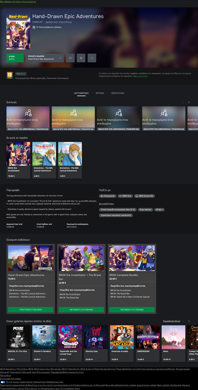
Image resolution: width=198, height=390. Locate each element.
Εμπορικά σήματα (180, 385)
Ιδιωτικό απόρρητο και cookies (120, 385)
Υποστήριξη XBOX (76, 368)
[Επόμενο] (189, 102)
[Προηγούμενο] (183, 102)
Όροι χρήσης (163, 385)
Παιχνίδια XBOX (25, 368)
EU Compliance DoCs (70, 388)
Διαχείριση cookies (146, 385)
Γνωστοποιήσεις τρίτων (12, 388)
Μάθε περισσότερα (140, 76)
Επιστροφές (43, 372)
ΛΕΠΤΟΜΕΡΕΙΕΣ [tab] (81, 93)
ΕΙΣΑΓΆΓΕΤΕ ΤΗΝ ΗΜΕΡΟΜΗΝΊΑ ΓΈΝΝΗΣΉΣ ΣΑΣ (28, 129)
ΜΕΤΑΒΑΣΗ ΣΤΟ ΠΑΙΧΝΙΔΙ (81, 309)
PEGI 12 (19, 74)
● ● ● (92, 58)
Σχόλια (90, 368)
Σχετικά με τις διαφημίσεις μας (42, 388)
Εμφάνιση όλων (171, 320)
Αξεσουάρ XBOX (58, 368)
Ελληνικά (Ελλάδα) (10, 378)
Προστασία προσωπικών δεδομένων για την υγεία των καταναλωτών (36, 385)
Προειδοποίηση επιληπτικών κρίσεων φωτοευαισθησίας (145, 368)
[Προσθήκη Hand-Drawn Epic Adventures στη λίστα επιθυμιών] (70, 58)
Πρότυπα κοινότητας (105, 368)
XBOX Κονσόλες (8, 368)
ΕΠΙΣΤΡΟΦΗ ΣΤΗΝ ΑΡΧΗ (31, 309)
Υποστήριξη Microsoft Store (23, 372)
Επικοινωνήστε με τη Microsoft (89, 385)
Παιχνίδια (5, 375)
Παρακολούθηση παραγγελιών (67, 372)
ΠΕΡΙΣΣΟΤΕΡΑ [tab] (117, 93)
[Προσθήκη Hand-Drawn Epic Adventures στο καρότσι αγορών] (81, 58)
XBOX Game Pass (42, 368)
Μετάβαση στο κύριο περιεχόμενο (18, 1)
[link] (18, 160)
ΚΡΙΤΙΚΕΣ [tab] (100, 93)
